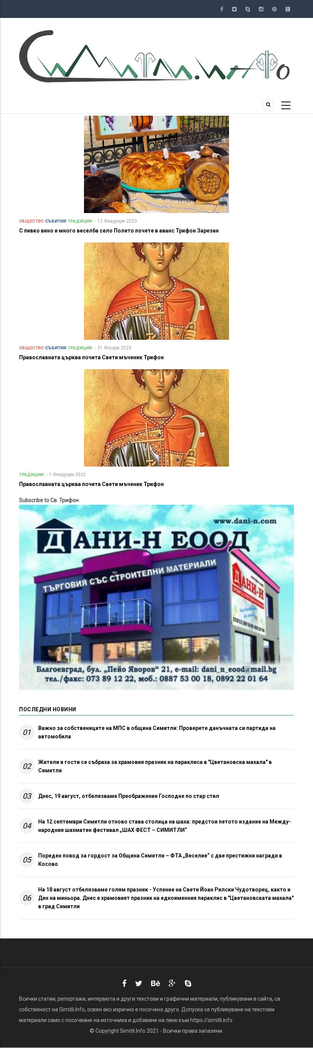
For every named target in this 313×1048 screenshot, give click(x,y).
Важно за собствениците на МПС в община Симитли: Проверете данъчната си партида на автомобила (157, 732)
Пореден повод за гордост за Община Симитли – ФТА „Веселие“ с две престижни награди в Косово (160, 860)
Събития (55, 221)
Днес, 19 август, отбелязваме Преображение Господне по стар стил (128, 796)
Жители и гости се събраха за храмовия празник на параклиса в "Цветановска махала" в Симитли (155, 766)
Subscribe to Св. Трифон (49, 500)
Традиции (80, 221)
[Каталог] (156, 56)
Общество (31, 221)
